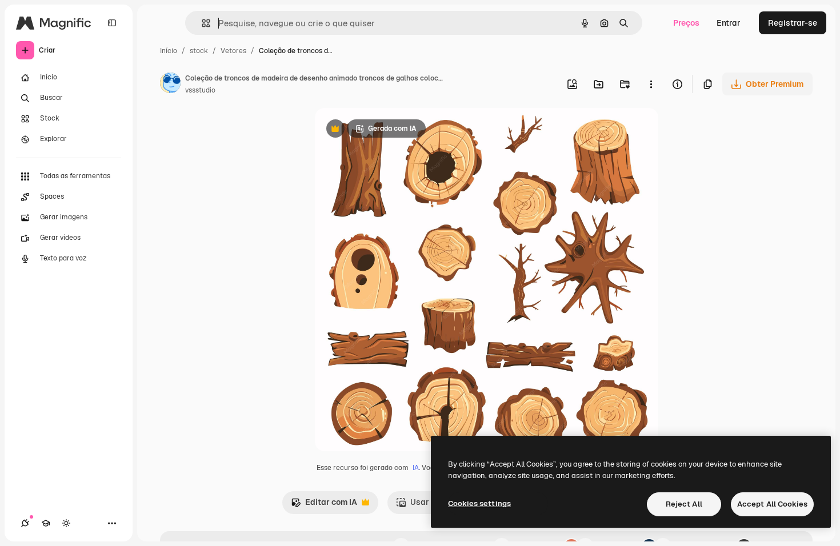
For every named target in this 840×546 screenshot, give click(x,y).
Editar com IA (324, 505)
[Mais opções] (650, 84)
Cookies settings (479, 503)
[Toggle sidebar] (112, 23)
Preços (686, 23)
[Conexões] (25, 523)
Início (168, 50)
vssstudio (200, 90)
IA (416, 467)
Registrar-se (792, 23)
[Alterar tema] (66, 523)
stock (199, 50)
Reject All (684, 504)
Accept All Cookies (772, 504)
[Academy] (46, 523)
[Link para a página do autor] (170, 85)
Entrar (729, 23)
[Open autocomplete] (201, 23)
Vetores (233, 50)
